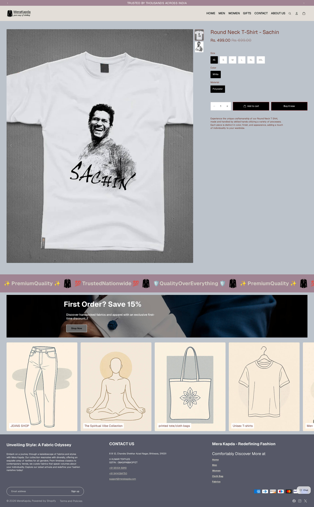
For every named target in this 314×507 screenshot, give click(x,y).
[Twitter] (305, 501)
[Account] (296, 13)
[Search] (289, 13)
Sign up (75, 491)
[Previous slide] (10, 146)
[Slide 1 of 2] (199, 35)
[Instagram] (300, 501)
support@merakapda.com (122, 478)
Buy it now (289, 106)
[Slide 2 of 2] (199, 47)
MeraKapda (24, 501)
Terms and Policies (71, 501)
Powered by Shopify (44, 501)
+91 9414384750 (118, 473)
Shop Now (76, 328)
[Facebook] (294, 501)
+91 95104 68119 (118, 467)
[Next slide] (189, 146)
